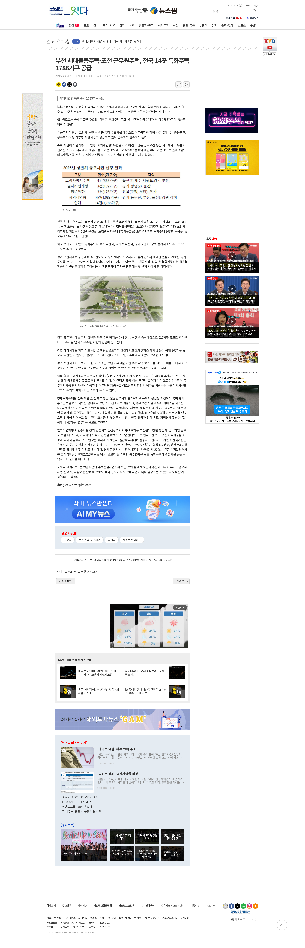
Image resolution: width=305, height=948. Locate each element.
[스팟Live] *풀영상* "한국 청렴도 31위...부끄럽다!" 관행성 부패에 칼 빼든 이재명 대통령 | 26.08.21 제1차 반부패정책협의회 (232, 299)
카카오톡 (58, 84)
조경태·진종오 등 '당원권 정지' (80, 797)
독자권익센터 (148, 905)
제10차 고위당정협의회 (147, 836)
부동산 (203, 25)
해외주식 (234, 18)
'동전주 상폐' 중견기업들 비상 (117, 774)
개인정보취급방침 (103, 905)
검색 (254, 11)
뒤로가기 (67, 581)
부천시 (112, 540)
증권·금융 (189, 25)
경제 (122, 25)
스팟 (211, 238)
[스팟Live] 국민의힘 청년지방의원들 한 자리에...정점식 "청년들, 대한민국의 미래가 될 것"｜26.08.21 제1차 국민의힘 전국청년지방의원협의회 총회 (232, 267)
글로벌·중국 (146, 25)
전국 (214, 25)
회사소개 (51, 905)
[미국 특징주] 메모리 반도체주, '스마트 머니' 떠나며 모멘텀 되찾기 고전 (98, 672)
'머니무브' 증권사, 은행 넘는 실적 (81, 811)
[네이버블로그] (243, 906)
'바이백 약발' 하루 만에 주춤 (116, 749)
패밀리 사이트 (237, 919)
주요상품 (66, 905)
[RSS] (255, 906)
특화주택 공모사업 (90, 540)
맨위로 (180, 581)
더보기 (254, 41)
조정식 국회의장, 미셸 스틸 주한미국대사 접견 (147, 854)
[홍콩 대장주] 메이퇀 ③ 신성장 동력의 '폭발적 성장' (98, 691)
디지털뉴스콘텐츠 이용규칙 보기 (78, 571)
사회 (131, 25)
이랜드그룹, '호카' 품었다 (77, 806)
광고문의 (210, 905)
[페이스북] (231, 906)
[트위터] (237, 906)
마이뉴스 (253, 18)
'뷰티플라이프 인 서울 (75, 853)
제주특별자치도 (132, 540)
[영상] (232, 257)
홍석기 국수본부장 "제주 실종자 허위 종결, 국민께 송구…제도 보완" (120, 41)
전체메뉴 (50, 25)
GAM (253, 25)
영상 (71, 25)
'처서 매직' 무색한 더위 (122, 836)
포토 (86, 25)
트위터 (69, 84)
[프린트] (186, 84)
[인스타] (249, 906)
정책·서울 (109, 25)
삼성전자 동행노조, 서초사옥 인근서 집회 (122, 854)
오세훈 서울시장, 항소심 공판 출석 (172, 853)
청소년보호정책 (126, 905)
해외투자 (163, 25)
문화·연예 (227, 25)
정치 (96, 25)
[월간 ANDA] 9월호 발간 (76, 802)
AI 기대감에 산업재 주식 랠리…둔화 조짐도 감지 (146, 672)
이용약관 (195, 905)
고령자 (68, 540)
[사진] (77, 757)
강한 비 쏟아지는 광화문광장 (172, 836)
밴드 (75, 84)
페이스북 (64, 84)
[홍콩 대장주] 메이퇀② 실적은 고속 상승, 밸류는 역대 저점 (145, 691)
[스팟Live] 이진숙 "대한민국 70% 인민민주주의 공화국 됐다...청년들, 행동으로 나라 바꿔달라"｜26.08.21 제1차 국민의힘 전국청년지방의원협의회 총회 (232, 332)
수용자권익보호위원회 (172, 905)
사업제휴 (82, 905)
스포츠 (242, 25)
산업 (175, 25)
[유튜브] (225, 906)
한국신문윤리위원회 (240, 912)
